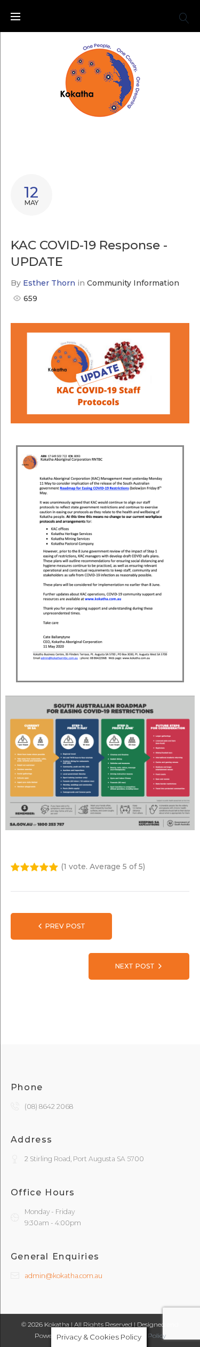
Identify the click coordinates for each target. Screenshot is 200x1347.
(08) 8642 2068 (49, 1106)
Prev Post (65, 926)
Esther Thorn (49, 283)
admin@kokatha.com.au (63, 1276)
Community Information (133, 283)
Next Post (135, 966)
